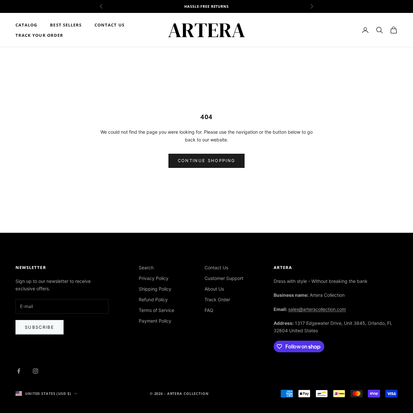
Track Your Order (39, 35)
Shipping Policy (155, 289)
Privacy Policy (153, 278)
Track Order (217, 299)
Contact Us (110, 25)
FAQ (209, 310)
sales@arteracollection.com (317, 309)
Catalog (26, 25)
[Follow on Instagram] (35, 371)
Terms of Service (156, 310)
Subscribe (39, 327)
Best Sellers (66, 25)
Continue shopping (207, 160)
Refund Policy (153, 299)
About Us (214, 289)
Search (146, 267)
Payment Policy (155, 321)
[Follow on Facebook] (18, 371)
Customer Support (224, 278)
